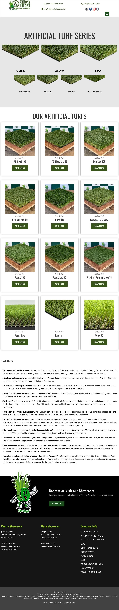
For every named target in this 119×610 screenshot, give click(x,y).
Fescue (47, 91)
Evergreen (24, 91)
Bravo (98, 71)
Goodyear (94, 596)
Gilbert (81, 596)
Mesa (108, 596)
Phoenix (42, 598)
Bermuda (59, 71)
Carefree (40, 596)
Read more (20, 168)
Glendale (87, 596)
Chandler (56, 596)
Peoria (36, 598)
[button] (107, 14)
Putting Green (94, 91)
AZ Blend (20, 71)
